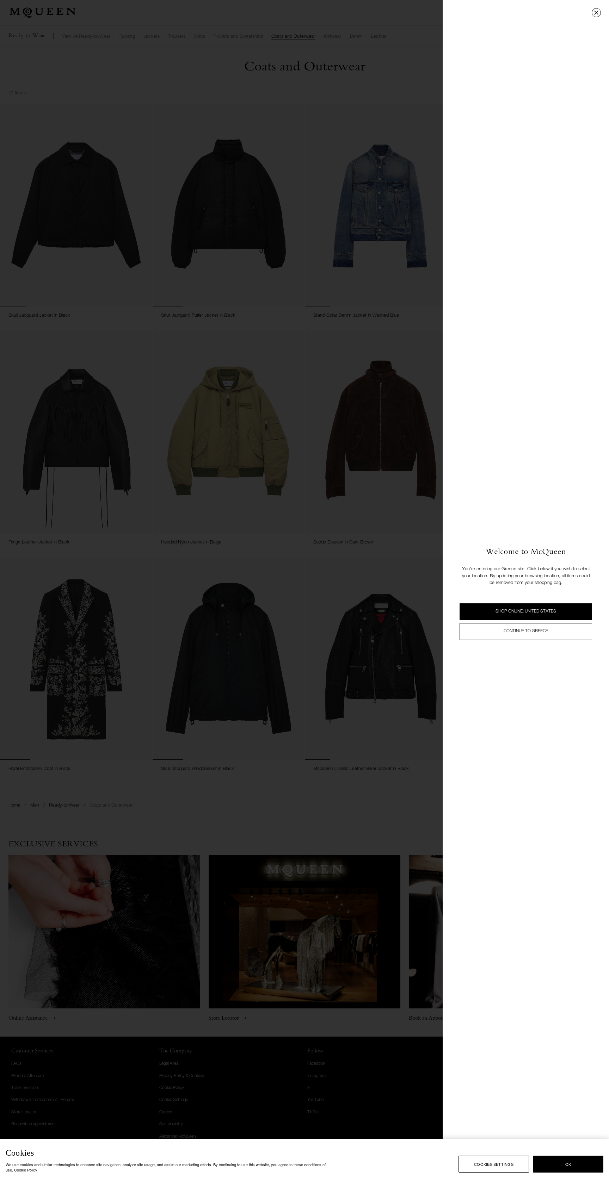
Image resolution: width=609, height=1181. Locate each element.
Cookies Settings (493, 1164)
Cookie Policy (25, 1170)
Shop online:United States (526, 611)
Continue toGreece (526, 631)
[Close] (596, 12)
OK (568, 1164)
